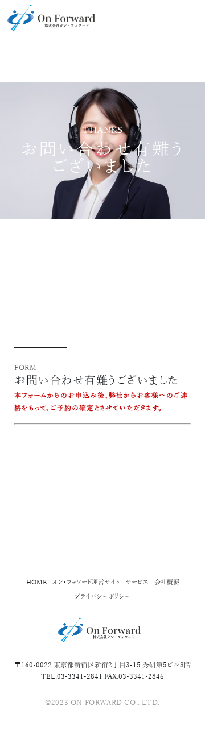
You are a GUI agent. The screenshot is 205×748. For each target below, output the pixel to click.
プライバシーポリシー (102, 596)
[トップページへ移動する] (45, 17)
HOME (36, 582)
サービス (137, 582)
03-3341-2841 (79, 676)
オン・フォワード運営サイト (86, 582)
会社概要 (166, 582)
